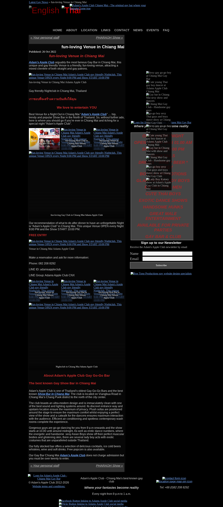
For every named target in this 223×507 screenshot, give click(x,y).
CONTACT (121, 30)
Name (134, 253)
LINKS (105, 30)
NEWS (138, 30)
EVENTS (153, 30)
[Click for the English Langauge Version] (45, 10)
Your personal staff (44, 37)
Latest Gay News (38, 2)
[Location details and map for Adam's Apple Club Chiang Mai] (174, 481)
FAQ (166, 30)
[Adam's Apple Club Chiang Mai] (111, 8)
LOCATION (89, 30)
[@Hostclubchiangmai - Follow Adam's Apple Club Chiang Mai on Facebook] (93, 500)
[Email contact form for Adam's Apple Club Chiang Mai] (174, 478)
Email (134, 259)
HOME (57, 30)
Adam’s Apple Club (41, 62)
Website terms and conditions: (48, 486)
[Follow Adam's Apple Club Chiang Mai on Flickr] (91, 503)
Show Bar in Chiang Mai (53, 393)
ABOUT (71, 30)
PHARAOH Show (109, 37)
